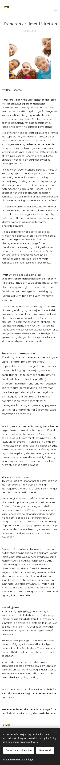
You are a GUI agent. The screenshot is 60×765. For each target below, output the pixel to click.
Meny (55, 9)
